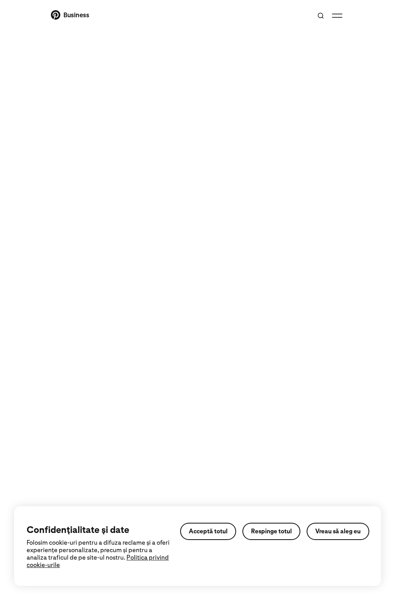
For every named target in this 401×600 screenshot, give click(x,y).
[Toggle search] (320, 15)
